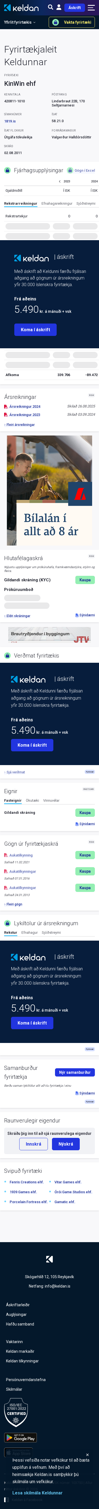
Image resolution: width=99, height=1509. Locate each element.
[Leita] (50, 7)
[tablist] (51, 204)
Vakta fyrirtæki (77, 22)
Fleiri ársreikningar (21, 425)
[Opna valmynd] (91, 7)
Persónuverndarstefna (26, 1379)
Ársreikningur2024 (24, 406)
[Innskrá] (59, 7)
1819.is (10, 121)
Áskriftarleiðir (18, 1305)
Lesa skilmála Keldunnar (37, 1493)
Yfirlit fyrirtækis (18, 22)
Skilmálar (14, 1389)
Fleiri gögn (14, 904)
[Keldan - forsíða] (31, 258)
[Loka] (50, 1455)
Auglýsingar (16, 1314)
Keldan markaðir (20, 1351)
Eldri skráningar (18, 616)
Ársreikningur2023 (24, 415)
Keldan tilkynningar (22, 1361)
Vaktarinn (14, 1342)
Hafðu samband (20, 1324)
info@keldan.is (57, 1286)
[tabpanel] (49, 813)
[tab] (20, 204)
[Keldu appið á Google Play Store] (20, 1437)
